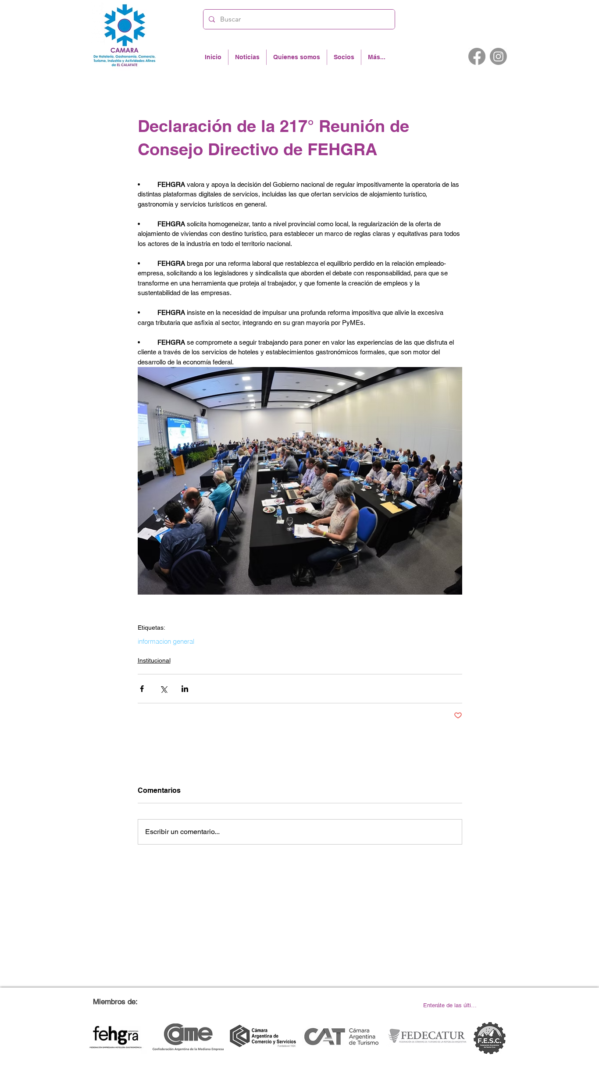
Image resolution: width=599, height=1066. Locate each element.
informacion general (166, 641)
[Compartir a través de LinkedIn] (185, 689)
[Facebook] (476, 56)
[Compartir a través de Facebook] (142, 689)
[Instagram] (498, 56)
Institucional (154, 660)
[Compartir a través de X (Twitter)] (163, 689)
